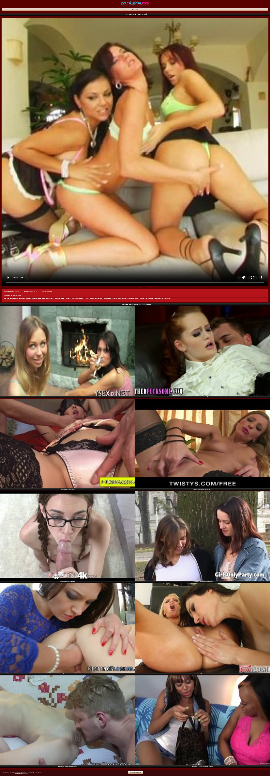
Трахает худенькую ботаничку (67, 581)
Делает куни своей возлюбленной (67, 766)
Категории (135, 9)
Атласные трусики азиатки (68, 489)
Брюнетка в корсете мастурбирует (203, 489)
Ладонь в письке (67, 673)
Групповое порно (16, 295)
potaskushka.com (135, 4)
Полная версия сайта (135, 772)
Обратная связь (155, 771)
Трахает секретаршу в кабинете (202, 397)
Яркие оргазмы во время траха (67, 397)
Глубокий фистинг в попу (202, 673)
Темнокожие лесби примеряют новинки (202, 766)
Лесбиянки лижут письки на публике (202, 581)
